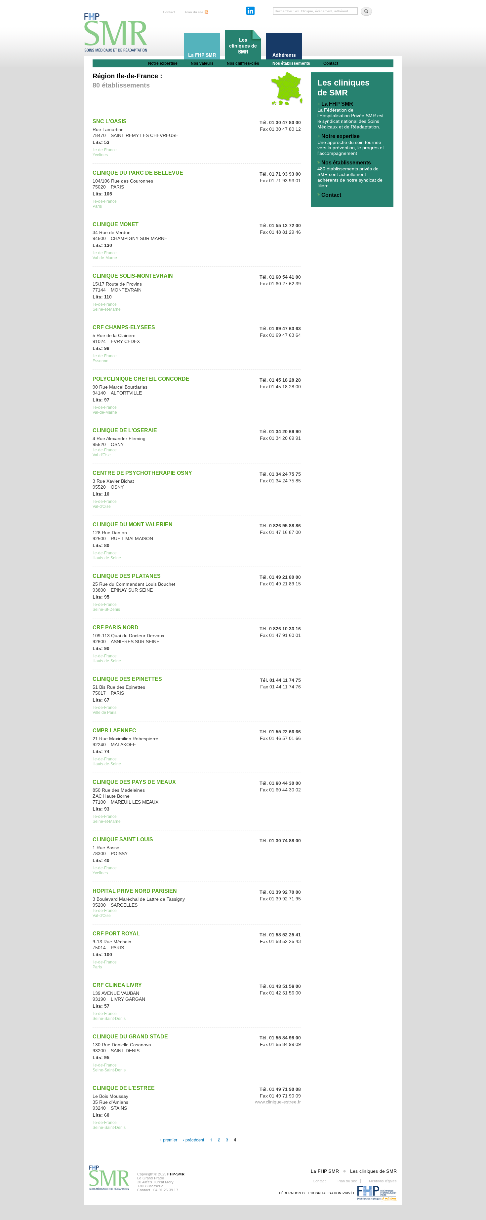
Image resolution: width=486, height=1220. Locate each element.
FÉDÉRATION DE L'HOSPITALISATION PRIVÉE (317, 1193)
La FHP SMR (337, 104)
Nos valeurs (202, 63)
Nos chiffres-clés (243, 63)
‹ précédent (193, 1139)
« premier (168, 1139)
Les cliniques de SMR (373, 1171)
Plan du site (194, 12)
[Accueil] (115, 26)
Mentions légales (383, 1181)
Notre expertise (163, 63)
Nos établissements (291, 63)
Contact (169, 12)
